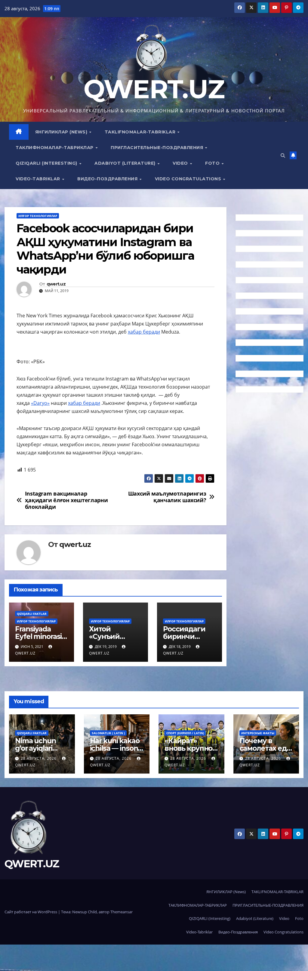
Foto (213, 163)
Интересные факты (257, 733)
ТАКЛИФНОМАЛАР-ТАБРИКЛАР (55, 147)
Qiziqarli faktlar (32, 614)
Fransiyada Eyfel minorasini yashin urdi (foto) (41, 640)
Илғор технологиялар (37, 216)
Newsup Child (84, 912)
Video (181, 163)
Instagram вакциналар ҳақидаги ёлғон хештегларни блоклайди (66, 500)
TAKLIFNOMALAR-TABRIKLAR (141, 132)
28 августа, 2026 (39, 758)
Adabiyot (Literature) (125, 163)
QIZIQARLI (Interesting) (47, 163)
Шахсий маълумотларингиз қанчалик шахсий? (167, 497)
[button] (283, 155)
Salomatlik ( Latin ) (108, 733)
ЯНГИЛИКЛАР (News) (62, 132)
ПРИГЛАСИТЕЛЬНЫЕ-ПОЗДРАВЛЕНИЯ (158, 147)
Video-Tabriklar (38, 179)
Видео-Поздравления (108, 179)
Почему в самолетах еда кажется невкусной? (265, 752)
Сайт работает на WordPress (31, 912)
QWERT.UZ (154, 89)
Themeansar (121, 912)
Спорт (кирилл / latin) (185, 733)
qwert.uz (56, 284)
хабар (75, 403)
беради (91, 403)
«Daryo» (40, 403)
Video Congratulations (189, 179)
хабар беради (144, 331)
